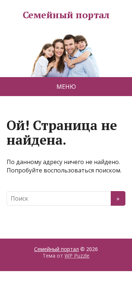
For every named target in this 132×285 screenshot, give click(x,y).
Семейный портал (66, 15)
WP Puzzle (77, 255)
